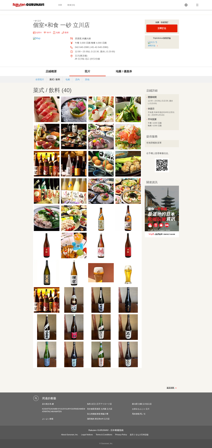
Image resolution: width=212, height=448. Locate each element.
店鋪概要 (51, 71)
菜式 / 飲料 (55, 79)
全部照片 (39, 79)
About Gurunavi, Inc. (69, 435)
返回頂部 (171, 388)
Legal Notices (87, 435)
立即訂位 (162, 28)
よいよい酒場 (47, 419)
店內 (77, 79)
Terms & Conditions (104, 435)
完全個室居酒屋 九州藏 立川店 (99, 409)
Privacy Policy (121, 435)
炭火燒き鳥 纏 (48, 404)
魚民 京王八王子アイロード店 (99, 404)
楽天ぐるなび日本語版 (139, 435)
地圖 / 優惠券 (124, 71)
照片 (87, 71)
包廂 (67, 79)
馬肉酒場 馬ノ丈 (139, 414)
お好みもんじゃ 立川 (140, 409)
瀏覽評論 (151, 46)
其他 (87, 79)
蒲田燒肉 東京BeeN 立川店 (98, 419)
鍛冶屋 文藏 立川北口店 (142, 404)
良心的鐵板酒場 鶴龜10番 (97, 414)
